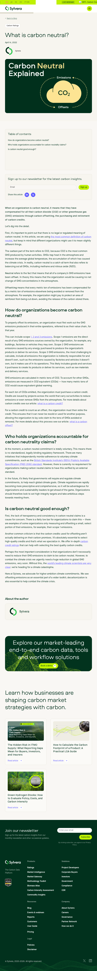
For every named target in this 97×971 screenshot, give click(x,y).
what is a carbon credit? (50, 404)
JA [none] (2, 2)
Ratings (30, 868)
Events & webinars (35, 913)
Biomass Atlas (33, 886)
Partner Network (69, 922)
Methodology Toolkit (36, 881)
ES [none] (7, 2)
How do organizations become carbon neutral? (28, 140)
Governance (67, 917)
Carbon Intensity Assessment (40, 890)
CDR (63, 890)
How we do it (68, 926)
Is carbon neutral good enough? (22, 149)
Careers (65, 913)
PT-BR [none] (17, 2)
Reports (30, 917)
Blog (29, 908)
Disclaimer (32, 950)
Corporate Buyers (70, 872)
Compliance (67, 886)
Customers (32, 922)
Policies (30, 945)
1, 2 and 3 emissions (41, 337)
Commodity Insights (36, 895)
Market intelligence (36, 872)
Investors (66, 877)
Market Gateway (34, 877)
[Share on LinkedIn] (27, 195)
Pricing (30, 932)
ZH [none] (11, 2)
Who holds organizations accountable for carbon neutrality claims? (37, 145)
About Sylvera (68, 908)
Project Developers (70, 868)
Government (67, 881)
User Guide (32, 926)
